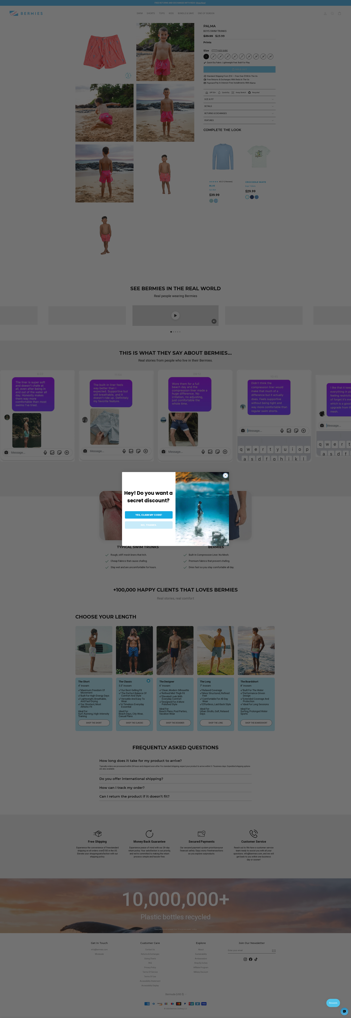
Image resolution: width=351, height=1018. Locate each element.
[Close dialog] (225, 475)
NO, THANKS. (149, 525)
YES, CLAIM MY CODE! (148, 515)
